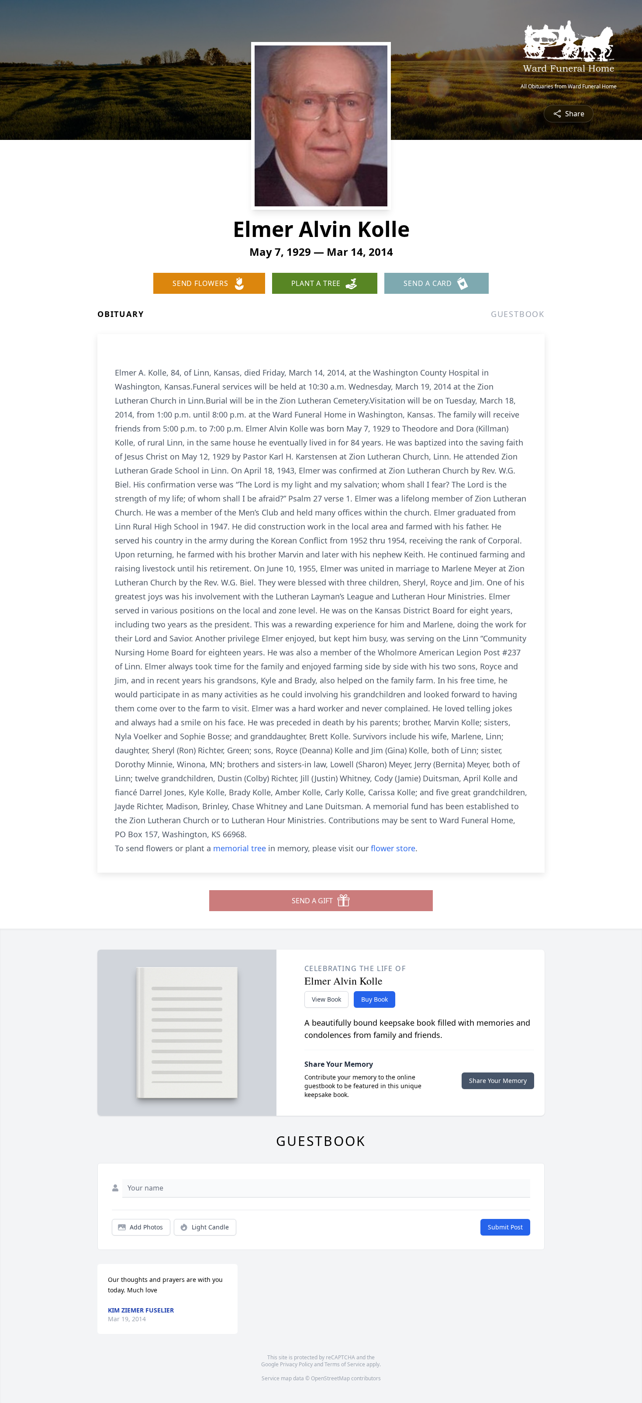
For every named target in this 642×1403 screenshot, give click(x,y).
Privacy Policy (296, 1364)
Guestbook (518, 314)
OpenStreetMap (330, 1378)
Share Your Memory (498, 1080)
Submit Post (505, 1227)
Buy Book (374, 999)
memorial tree (239, 848)
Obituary (120, 314)
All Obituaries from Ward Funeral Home (569, 86)
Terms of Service (344, 1364)
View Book (326, 999)
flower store (393, 848)
